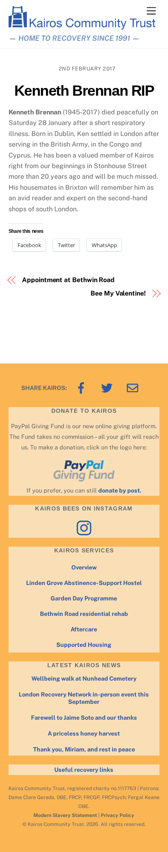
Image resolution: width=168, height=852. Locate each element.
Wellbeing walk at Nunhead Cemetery (84, 678)
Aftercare (84, 629)
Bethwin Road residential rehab (84, 613)
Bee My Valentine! (118, 293)
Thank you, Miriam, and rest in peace (84, 749)
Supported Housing (83, 644)
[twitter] (108, 387)
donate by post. (119, 490)
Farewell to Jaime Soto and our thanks (84, 717)
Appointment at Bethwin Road (68, 280)
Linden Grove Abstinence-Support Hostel (84, 582)
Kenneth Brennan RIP (84, 90)
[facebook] (82, 387)
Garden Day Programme (84, 598)
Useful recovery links (83, 769)
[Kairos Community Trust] (82, 26)
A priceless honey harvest (84, 733)
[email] (134, 387)
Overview (84, 567)
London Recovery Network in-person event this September (84, 698)
